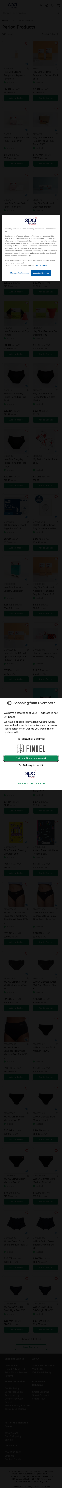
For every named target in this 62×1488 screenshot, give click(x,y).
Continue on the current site (31, 783)
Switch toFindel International (31, 758)
